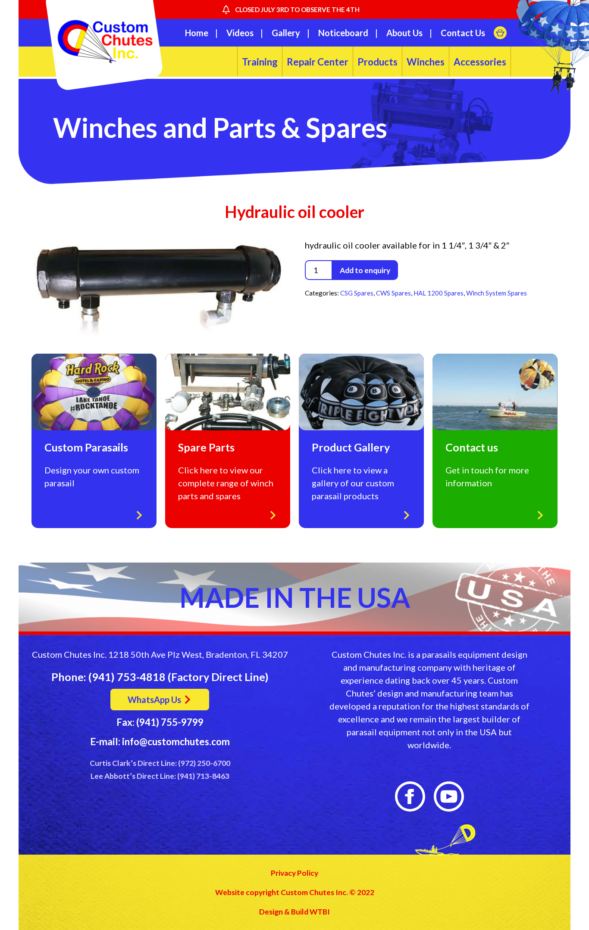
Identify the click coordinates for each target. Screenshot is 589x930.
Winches (426, 62)
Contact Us (463, 33)
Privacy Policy (294, 872)
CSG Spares (356, 293)
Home (196, 33)
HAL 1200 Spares (439, 293)
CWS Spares (393, 293)
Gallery (286, 33)
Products (377, 62)
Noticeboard (343, 33)
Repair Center (317, 62)
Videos (240, 33)
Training (260, 62)
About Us (404, 33)
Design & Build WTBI (294, 911)
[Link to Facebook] (410, 796)
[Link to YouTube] (449, 796)
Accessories (480, 62)
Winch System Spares (496, 293)
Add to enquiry (365, 270)
